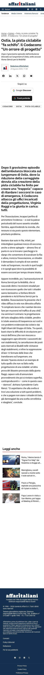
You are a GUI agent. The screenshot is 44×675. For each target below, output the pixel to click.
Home (3, 33)
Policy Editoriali (8, 642)
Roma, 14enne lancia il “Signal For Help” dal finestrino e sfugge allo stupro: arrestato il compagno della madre (31, 460)
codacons (8, 106)
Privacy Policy (22, 666)
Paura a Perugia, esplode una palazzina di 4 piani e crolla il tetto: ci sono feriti (31, 486)
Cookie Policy (22, 669)
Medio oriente (16, 13)
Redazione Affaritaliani (19, 66)
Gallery (11, 33)
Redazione (7, 646)
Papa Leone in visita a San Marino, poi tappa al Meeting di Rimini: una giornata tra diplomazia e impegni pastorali (30, 499)
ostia (19, 106)
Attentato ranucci (31, 13)
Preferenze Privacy (22, 673)
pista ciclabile (32, 106)
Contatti (6, 638)
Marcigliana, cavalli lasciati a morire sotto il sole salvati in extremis (30, 473)
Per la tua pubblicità (10, 650)
